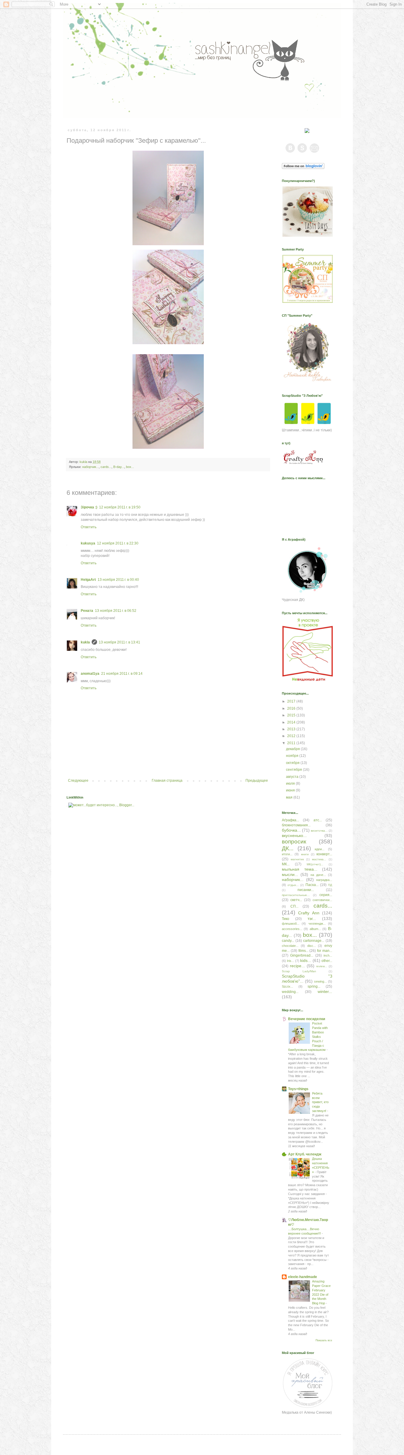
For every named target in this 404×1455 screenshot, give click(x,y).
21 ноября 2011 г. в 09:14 (122, 674)
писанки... (306, 890)
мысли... (290, 874)
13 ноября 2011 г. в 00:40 (118, 580)
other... (326, 961)
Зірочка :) (89, 507)
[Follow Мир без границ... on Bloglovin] (303, 168)
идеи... (319, 849)
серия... (325, 895)
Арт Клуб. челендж (304, 1154)
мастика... (319, 859)
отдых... (293, 885)
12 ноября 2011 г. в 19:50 (119, 507)
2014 (291, 722)
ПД (330, 885)
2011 (291, 743)
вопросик (294, 841)
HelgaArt (88, 580)
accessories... (292, 929)
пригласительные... (296, 895)
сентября (294, 770)
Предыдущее (256, 780)
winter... (325, 991)
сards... (106, 467)
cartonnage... (313, 941)
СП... (294, 906)
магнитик (297, 859)
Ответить (88, 527)
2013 (291, 729)
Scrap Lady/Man (299, 971)
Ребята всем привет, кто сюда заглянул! (320, 1102)
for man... (324, 951)
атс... (317, 820)
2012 (291, 736)
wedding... (290, 992)
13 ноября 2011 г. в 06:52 (115, 611)
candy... (288, 941)
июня (291, 790)
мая (289, 797)
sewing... (320, 981)
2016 (291, 708)
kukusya (88, 543)
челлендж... (317, 923)
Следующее (78, 780)
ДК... (287, 848)
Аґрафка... (290, 820)
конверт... (324, 854)
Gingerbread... (301, 955)
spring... (314, 986)
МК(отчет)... (315, 864)
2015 (291, 715)
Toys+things (298, 1089)
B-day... (118, 467)
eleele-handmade (302, 1277)
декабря (293, 749)
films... (303, 951)
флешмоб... (290, 923)
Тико (285, 919)
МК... (286, 864)
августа (292, 777)
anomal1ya (90, 674)
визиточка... (319, 830)
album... (315, 929)
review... (321, 966)
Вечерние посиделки (306, 1019)
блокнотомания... (296, 825)
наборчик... (90, 467)
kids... (305, 960)
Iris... (290, 961)
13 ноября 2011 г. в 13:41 (119, 642)
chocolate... (290, 945)
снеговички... (322, 900)
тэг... (312, 918)
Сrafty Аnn (308, 913)
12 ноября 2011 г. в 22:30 (117, 543)
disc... (311, 945)
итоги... (287, 854)
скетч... (296, 900)
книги (305, 854)
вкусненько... (294, 835)
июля (291, 783)
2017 (291, 701)
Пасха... (312, 885)
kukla (85, 642)
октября (293, 763)
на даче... (318, 875)
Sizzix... (287, 986)
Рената (87, 611)
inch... (328, 955)
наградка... (324, 880)
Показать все (324, 1340)
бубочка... (291, 830)
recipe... (297, 965)
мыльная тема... (299, 869)
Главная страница (167, 780)
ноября (292, 756)
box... (130, 467)
